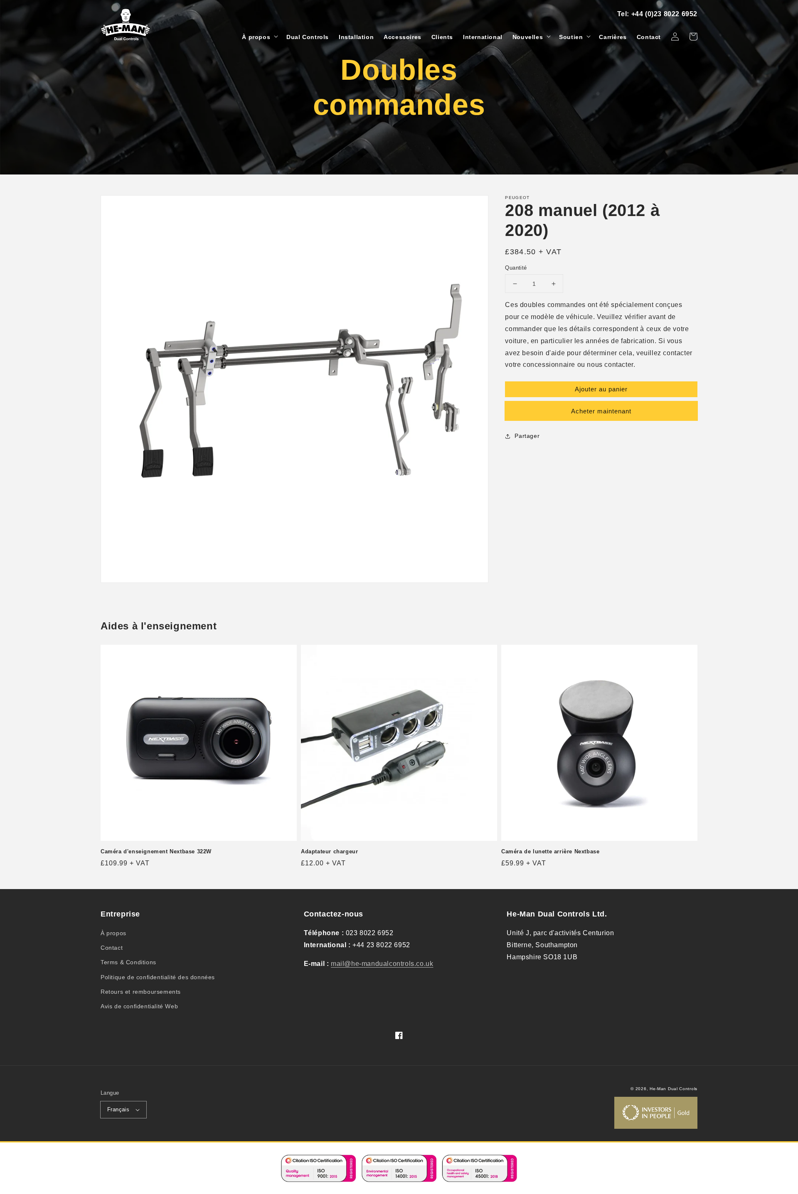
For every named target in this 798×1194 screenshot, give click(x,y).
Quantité (516, 268)
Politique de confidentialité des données (158, 977)
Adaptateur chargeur (329, 851)
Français (118, 1109)
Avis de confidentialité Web (139, 1006)
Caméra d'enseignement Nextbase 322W (156, 851)
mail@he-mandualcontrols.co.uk (382, 963)
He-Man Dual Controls (673, 1088)
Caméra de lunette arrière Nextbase (550, 851)
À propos (113, 933)
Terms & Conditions (128, 962)
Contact (112, 947)
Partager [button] (527, 435)
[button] (259, 37)
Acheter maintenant (601, 411)
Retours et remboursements (141, 991)
